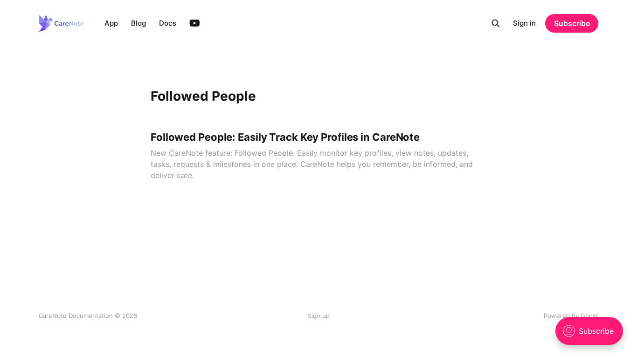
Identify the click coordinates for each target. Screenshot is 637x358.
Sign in (524, 23)
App (111, 23)
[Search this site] (496, 23)
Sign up (319, 315)
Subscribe (572, 23)
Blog (138, 23)
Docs (167, 23)
